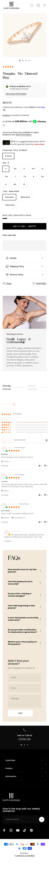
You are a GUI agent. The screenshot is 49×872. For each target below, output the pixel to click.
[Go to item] (19, 60)
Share (8, 283)
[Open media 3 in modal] (41, 17)
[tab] (6, 440)
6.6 (6, 176)
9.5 (15, 184)
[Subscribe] (41, 819)
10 (24, 184)
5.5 (33, 169)
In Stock (8, 156)
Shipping (6, 115)
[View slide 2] (24, 744)
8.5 (42, 176)
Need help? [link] (41, 283)
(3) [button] (12, 422)
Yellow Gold (10, 205)
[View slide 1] (21, 744)
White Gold (25, 197)
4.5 (15, 169)
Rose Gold (9, 197)
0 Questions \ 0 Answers (11, 417)
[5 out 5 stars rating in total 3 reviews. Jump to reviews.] (9, 67)
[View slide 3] (27, 744)
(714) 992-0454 (24, 739)
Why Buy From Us (7, 387)
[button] (6, 461)
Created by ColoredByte (24, 855)
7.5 (24, 176)
